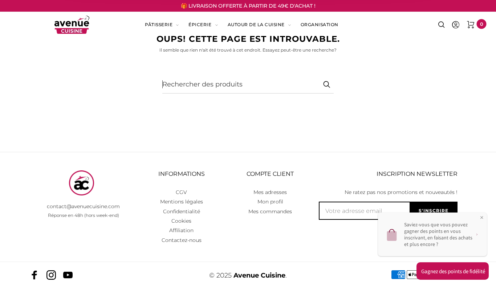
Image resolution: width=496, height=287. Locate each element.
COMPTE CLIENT (270, 173)
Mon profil (270, 201)
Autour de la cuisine (256, 24)
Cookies (181, 221)
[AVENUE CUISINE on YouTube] (68, 275)
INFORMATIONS (181, 173)
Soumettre (326, 84)
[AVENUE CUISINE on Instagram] (51, 275)
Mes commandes (270, 211)
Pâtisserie (158, 24)
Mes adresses (270, 192)
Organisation (319, 24)
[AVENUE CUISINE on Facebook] (34, 275)
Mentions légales (181, 201)
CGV (181, 192)
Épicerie (199, 24)
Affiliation (181, 230)
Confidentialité (181, 211)
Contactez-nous (182, 240)
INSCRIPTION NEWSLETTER (417, 173)
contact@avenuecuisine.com (83, 206)
